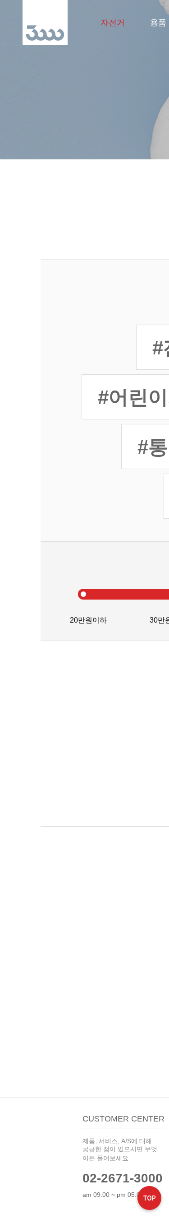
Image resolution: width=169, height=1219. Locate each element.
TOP (149, 1199)
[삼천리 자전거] (45, 22)
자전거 (112, 22)
